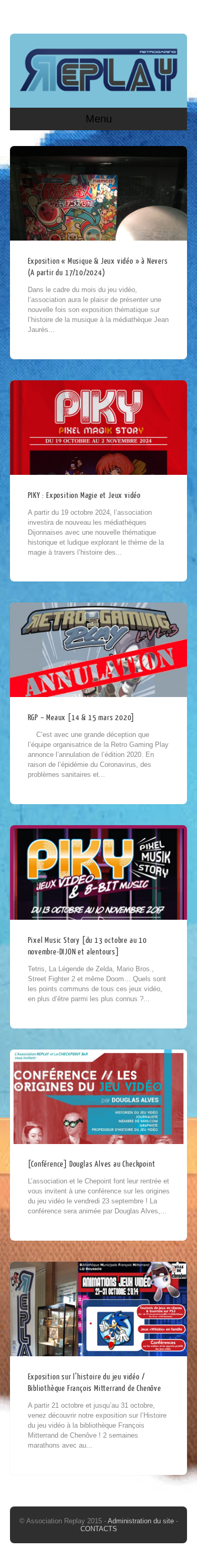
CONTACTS (98, 1529)
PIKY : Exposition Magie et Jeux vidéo (84, 495)
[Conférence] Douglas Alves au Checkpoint (91, 1164)
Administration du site (142, 1521)
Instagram (177, 14)
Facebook (157, 14)
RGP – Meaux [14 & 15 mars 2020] (81, 717)
